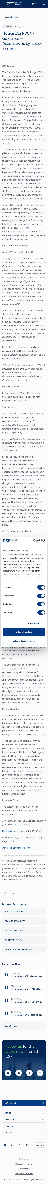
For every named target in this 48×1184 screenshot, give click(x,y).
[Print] (12, 893)
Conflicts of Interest (24, 1173)
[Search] (44, 4)
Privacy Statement (24, 1163)
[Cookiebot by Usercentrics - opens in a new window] (34, 541)
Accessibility (24, 1168)
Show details (34, 623)
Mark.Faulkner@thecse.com (16, 847)
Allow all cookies (24, 632)
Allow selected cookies (24, 641)
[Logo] (14, 3)
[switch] (41, 596)
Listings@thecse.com (13, 830)
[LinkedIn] (18, 1073)
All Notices (11, 17)
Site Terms (24, 1159)
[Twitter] (29, 1073)
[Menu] (3, 4)
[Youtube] (8, 1073)
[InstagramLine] (40, 1073)
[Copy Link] (4, 893)
